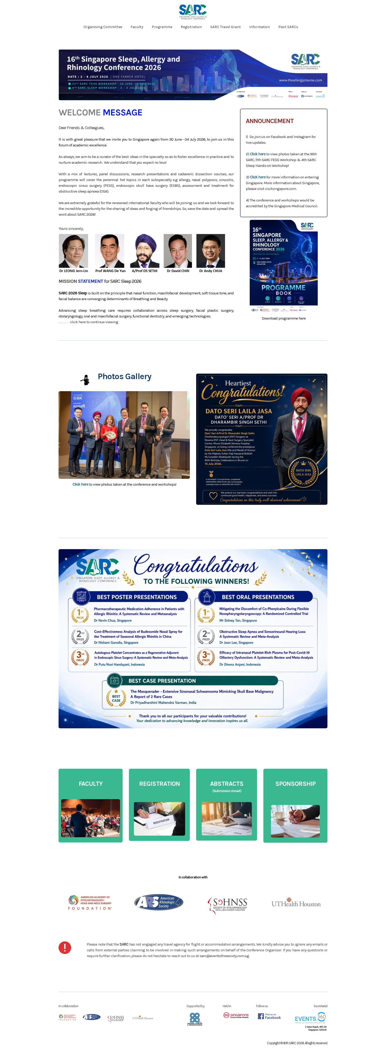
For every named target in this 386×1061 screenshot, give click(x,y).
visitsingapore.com (280, 188)
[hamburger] (35, 8)
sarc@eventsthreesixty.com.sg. (224, 955)
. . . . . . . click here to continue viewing (89, 322)
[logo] (193, 12)
